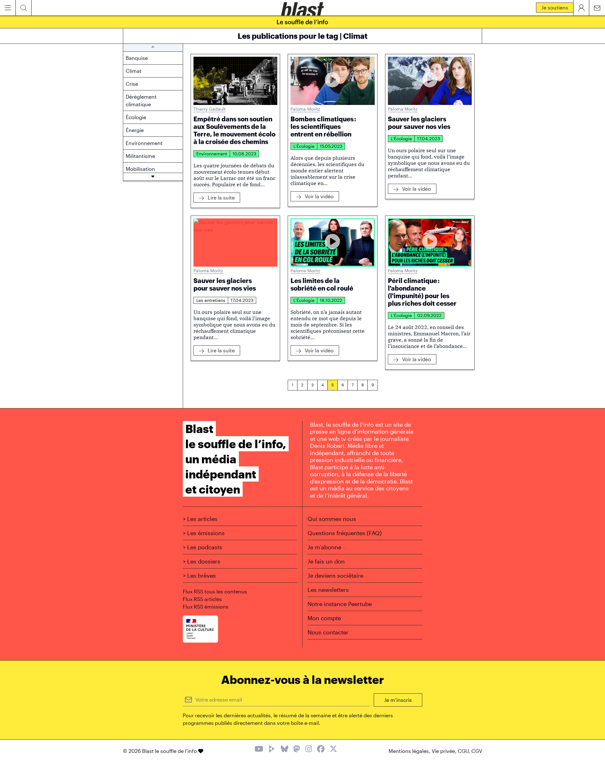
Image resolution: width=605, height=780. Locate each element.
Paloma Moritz (305, 109)
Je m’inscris (398, 700)
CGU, (464, 751)
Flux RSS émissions (205, 607)
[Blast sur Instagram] (308, 749)
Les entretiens (210, 300)
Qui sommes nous (332, 518)
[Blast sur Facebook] (321, 749)
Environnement (211, 153)
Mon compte (324, 618)
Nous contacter (328, 632)
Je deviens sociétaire (335, 575)
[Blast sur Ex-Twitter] (333, 749)
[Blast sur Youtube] (259, 749)
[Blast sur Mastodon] (296, 749)
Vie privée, (445, 751)
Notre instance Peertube (340, 603)
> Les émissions (204, 532)
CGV (476, 751)
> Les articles (200, 518)
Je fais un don (326, 561)
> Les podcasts (202, 547)
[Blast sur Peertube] (272, 749)
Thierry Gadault (209, 109)
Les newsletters (328, 589)
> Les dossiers (201, 561)
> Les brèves (199, 575)
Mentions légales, (410, 751)
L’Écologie (303, 146)
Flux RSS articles (202, 599)
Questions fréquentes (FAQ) (345, 532)
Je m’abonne (324, 547)
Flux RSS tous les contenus (215, 591)
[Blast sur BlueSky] (284, 749)
